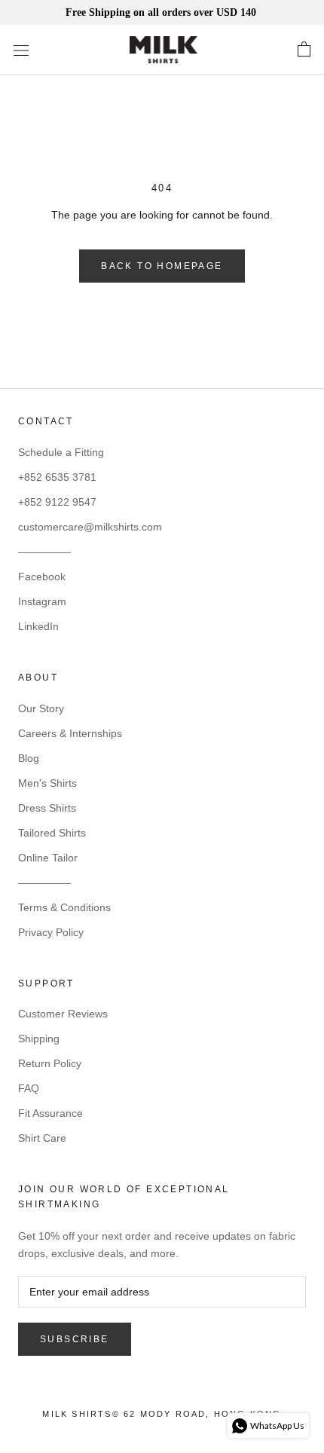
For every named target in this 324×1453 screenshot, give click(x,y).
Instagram (42, 601)
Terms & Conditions (64, 907)
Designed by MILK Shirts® (162, 1418)
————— (44, 552)
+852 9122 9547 (57, 502)
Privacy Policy (51, 932)
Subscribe (74, 1339)
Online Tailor (48, 858)
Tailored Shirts (52, 833)
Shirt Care (42, 1138)
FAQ (28, 1088)
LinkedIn (38, 626)
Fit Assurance (50, 1113)
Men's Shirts (47, 783)
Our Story (41, 708)
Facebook (42, 576)
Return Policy (49, 1063)
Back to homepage (161, 266)
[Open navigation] (21, 50)
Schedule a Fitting (61, 452)
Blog (28, 758)
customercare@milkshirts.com (90, 527)
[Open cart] (304, 49)
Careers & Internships (70, 733)
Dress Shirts (47, 808)
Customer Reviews (63, 1014)
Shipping (39, 1038)
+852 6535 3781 (57, 477)
